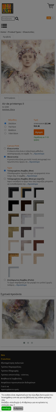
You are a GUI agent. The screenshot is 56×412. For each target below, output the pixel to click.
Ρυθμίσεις (18, 408)
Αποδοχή (6, 408)
